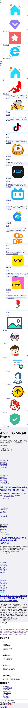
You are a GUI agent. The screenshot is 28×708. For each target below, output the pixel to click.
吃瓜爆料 (2, 592)
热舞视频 (6, 483)
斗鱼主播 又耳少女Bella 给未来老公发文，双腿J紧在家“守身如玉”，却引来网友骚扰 (13, 598)
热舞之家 (11, 700)
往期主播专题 (3, 445)
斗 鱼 (1, 483)
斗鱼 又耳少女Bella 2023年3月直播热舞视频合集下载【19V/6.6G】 (13, 540)
